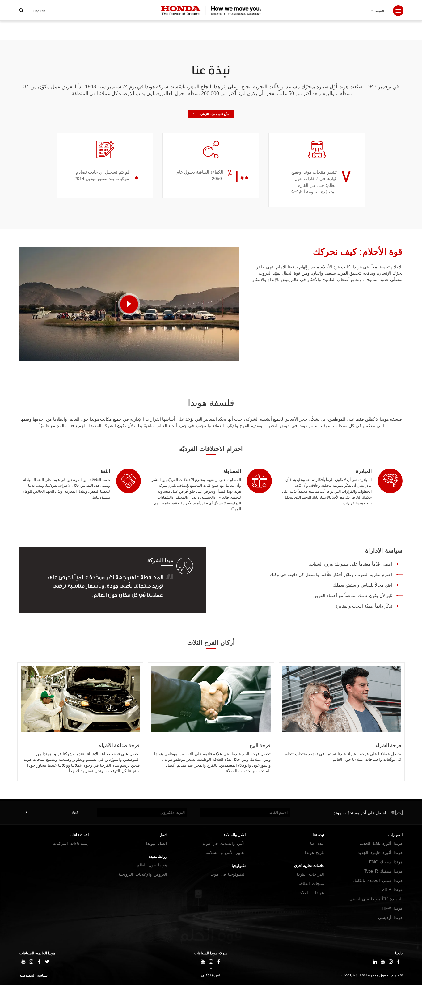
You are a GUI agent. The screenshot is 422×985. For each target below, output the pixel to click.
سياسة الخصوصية (33, 975)
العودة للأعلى (211, 975)
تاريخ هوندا (314, 852)
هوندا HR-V (392, 908)
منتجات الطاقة (311, 883)
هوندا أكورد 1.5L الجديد (381, 843)
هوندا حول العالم (152, 865)
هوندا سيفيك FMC (386, 862)
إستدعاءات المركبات (71, 843)
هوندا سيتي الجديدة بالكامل (378, 880)
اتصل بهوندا (156, 843)
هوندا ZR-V (392, 889)
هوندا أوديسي (390, 917)
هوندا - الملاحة (311, 892)
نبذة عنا (317, 843)
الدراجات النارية (310, 874)
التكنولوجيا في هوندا (227, 874)
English (39, 11)
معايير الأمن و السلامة (226, 852)
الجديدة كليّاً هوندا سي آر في (376, 899)
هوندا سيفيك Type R (383, 871)
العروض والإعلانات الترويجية (142, 874)
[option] (316, 170)
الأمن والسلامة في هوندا (223, 843)
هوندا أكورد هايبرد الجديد (380, 852)
